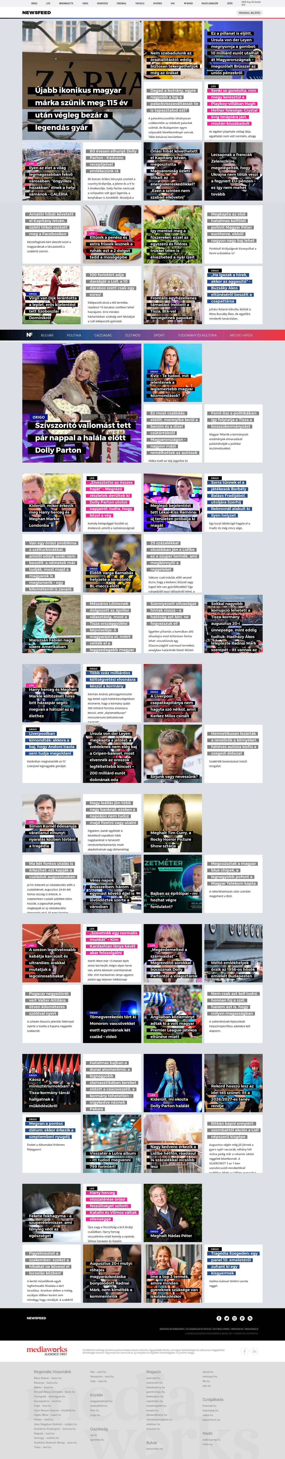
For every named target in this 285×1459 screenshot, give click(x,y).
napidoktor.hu (154, 1401)
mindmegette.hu (156, 1405)
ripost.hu (208, 1371)
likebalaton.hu (154, 1396)
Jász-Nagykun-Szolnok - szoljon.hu (55, 1424)
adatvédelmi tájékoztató (172, 1329)
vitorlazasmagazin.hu (159, 1419)
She (173, 3)
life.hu (206, 1381)
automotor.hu (154, 1382)
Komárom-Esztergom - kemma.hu (55, 1428)
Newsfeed (102, 3)
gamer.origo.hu (155, 1391)
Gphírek (157, 3)
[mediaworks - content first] (47, 1351)
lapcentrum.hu (211, 1419)
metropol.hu (210, 1376)
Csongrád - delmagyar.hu (49, 1396)
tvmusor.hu (153, 1428)
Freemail (121, 3)
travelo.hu (152, 1410)
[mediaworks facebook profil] (245, 1351)
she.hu (207, 1385)
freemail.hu (209, 1405)
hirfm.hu (208, 1444)
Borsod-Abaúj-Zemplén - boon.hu (54, 1391)
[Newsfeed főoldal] (36, 1318)
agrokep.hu (97, 1439)
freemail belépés (249, 13)
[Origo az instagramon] (234, 1318)
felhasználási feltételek (198, 1329)
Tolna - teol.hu (42, 1447)
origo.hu (95, 1415)
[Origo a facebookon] (219, 1318)
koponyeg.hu (210, 1410)
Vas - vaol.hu (98, 1371)
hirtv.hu (94, 1410)
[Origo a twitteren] (226, 1318)
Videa (85, 3)
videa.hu (208, 1415)
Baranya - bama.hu (46, 1382)
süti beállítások (221, 1329)
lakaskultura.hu (155, 1387)
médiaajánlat (251, 1329)
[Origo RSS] (250, 1318)
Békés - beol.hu (43, 1387)
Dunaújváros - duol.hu (47, 1401)
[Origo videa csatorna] (242, 1318)
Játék (230, 3)
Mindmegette (66, 3)
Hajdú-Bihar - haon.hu (47, 1414)
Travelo (139, 3)
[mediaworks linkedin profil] (254, 1351)
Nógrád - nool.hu (44, 1433)
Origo (34, 3)
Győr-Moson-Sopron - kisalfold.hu (54, 1410)
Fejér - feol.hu (42, 1405)
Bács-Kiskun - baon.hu (48, 1378)
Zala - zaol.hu (98, 1381)
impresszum (237, 1329)
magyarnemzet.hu (101, 1401)
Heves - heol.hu (43, 1419)
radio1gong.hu (211, 1439)
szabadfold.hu (98, 1405)
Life (48, 3)
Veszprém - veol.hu (102, 1376)
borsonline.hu (154, 1448)
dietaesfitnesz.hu (156, 1414)
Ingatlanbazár (210, 3)
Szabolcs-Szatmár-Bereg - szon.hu (55, 1442)
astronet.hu (153, 1378)
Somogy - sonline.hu (46, 1437)
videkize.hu (153, 1424)
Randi (190, 3)
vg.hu (93, 1435)
